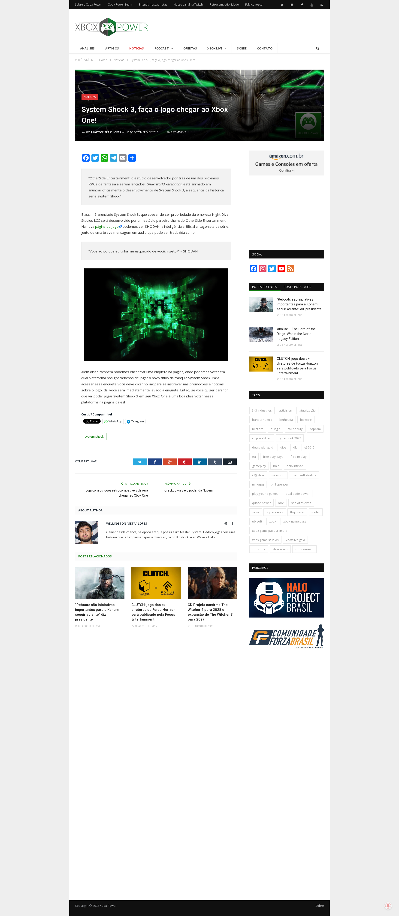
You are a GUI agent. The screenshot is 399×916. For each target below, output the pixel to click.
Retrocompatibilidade (224, 4)
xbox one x (280, 549)
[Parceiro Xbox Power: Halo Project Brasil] (286, 616)
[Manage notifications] (388, 906)
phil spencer (279, 484)
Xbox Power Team (120, 4)
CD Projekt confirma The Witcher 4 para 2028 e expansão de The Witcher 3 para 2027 (210, 612)
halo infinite (295, 466)
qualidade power (298, 494)
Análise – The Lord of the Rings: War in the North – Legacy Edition (296, 334)
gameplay (259, 466)
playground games (265, 494)
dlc (295, 447)
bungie (275, 429)
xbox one (258, 549)
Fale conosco (254, 4)
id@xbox (258, 475)
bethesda (286, 420)
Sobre (242, 48)
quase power (261, 503)
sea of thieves (301, 503)
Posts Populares (297, 287)
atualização (307, 410)
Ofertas (190, 48)
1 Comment (178, 132)
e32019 (309, 447)
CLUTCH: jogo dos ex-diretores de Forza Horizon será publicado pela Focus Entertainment (153, 612)
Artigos (112, 48)
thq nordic (297, 512)
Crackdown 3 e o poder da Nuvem (188, 490)
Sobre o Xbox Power (88, 4)
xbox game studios (265, 540)
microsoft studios (304, 475)
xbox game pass (294, 521)
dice (283, 447)
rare (281, 503)
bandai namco (262, 420)
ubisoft (257, 521)
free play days (273, 457)
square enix (274, 512)
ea (254, 457)
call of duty (295, 429)
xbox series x (304, 549)
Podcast (161, 48)
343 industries (262, 410)
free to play (298, 457)
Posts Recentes (264, 287)
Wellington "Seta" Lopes (103, 132)
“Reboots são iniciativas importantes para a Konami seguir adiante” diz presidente (97, 612)
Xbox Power (108, 906)
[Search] (317, 48)
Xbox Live (214, 48)
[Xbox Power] (111, 26)
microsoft (278, 475)
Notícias (136, 48)
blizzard (257, 429)
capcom (315, 429)
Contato (264, 48)
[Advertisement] (240, 26)
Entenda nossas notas (153, 4)
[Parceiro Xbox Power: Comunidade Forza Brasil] (286, 657)
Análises (87, 48)
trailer (315, 512)
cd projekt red (262, 438)
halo (276, 466)
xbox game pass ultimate (269, 531)
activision (285, 410)
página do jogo (107, 226)
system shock (94, 436)
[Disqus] (156, 699)
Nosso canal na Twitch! (188, 4)
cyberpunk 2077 (290, 438)
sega (255, 512)
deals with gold (262, 447)
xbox (272, 521)
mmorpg (258, 484)
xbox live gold (295, 540)
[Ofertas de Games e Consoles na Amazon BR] (286, 174)
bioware (306, 420)
